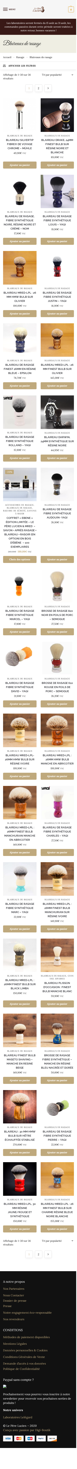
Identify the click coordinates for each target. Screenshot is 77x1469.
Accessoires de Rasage (19, 505)
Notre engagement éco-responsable (27, 1312)
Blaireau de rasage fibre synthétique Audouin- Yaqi (57, 513)
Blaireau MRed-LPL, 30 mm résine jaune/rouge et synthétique (20, 1210)
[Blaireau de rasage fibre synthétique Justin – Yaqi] (57, 268)
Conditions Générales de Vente (24, 1357)
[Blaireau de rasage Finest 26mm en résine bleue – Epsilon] (20, 340)
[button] (70, 9)
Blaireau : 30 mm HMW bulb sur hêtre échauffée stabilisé (20, 1135)
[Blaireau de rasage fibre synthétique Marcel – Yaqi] (20, 586)
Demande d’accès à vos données (24, 1363)
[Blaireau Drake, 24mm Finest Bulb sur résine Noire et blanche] (57, 115)
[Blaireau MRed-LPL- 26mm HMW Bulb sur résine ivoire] (20, 730)
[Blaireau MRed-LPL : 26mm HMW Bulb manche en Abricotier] (57, 730)
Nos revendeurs (13, 1319)
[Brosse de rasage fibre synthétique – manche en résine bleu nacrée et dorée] (57, 1030)
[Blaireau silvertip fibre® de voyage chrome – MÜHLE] (20, 115)
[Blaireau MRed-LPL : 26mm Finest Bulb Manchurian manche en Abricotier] (20, 802)
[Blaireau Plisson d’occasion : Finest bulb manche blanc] (57, 955)
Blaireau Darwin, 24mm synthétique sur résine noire (57, 441)
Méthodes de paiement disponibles (26, 1337)
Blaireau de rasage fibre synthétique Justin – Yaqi (57, 296)
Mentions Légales (15, 1344)
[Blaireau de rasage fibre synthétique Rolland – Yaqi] (20, 412)
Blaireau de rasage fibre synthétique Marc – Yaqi (19, 908)
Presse (7, 1306)
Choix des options (19, 559)
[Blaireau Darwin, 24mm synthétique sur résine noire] (57, 412)
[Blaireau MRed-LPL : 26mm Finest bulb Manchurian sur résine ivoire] (57, 879)
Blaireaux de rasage (19, 135)
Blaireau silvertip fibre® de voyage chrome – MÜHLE (19, 144)
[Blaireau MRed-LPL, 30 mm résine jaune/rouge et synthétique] (20, 1179)
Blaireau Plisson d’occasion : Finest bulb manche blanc (57, 987)
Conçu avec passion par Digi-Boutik (27, 1430)
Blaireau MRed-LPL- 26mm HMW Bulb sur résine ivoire (19, 759)
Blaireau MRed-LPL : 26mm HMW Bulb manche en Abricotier (57, 759)
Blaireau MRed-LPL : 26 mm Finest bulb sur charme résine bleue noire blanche (57, 1210)
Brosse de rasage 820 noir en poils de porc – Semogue (57, 615)
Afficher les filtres (22, 65)
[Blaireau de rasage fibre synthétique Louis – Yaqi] (57, 191)
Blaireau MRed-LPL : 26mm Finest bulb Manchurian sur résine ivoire (57, 910)
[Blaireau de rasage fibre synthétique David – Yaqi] (20, 658)
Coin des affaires (62, 977)
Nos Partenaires (13, 1289)
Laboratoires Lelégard (17, 1417)
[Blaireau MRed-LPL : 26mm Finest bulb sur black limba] (20, 955)
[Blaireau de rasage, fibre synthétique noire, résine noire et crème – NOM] (20, 191)
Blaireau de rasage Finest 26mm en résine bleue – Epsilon (20, 369)
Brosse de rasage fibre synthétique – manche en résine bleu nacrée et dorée (57, 1061)
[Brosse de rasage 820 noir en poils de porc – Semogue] (57, 586)
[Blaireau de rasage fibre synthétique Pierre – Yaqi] (57, 1107)
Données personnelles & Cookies (25, 1350)
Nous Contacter (13, 1295)
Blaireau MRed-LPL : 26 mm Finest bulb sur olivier (57, 369)
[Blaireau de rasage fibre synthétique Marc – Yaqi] (20, 879)
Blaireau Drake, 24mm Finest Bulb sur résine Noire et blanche (57, 146)
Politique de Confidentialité (21, 1369)
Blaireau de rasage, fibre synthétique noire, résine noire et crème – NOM (20, 222)
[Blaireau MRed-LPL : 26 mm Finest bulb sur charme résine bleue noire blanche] (57, 1179)
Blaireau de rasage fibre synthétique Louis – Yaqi (57, 220)
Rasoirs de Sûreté (14, 510)
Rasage (20, 57)
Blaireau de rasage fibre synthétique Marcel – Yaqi (19, 615)
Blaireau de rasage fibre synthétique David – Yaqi (19, 687)
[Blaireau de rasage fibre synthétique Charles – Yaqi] (57, 802)
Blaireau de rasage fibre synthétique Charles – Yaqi (57, 831)
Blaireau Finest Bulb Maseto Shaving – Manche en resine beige (20, 1061)
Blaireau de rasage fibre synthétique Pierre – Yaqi (57, 1135)
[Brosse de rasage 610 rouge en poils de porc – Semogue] (57, 658)
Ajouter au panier (20, 164)
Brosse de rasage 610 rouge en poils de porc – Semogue (57, 687)
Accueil (7, 57)
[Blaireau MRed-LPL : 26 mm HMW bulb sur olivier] (20, 268)
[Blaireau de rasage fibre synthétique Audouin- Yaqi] (57, 484)
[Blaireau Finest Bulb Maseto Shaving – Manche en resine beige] (20, 1030)
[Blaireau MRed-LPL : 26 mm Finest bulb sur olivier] (57, 340)
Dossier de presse (14, 1301)
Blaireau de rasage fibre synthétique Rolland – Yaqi (19, 441)
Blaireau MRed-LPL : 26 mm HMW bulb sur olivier (19, 296)
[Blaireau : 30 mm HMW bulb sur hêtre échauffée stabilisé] (20, 1107)
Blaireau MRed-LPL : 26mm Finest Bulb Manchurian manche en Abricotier (19, 833)
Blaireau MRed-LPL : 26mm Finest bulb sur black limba (20, 984)
